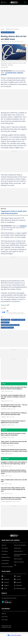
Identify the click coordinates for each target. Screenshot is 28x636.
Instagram (23, 226)
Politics (2, 391)
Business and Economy (12, 29)
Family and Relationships (6, 501)
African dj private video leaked (10, 325)
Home (2, 29)
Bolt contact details (7, 327)
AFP (15, 41)
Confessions (3, 408)
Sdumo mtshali (5, 319)
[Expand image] (26, 46)
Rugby (2, 400)
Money (2, 475)
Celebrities (3, 416)
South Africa (3, 424)
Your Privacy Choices (15, 635)
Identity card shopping (18, 319)
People (2, 453)
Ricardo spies (5, 322)
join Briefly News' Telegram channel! (12, 73)
